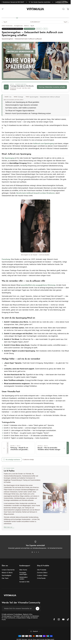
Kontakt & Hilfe (24, 582)
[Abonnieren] (37, 608)
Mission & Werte (7, 572)
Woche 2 (26, 25)
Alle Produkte (41, 570)
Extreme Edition (42, 572)
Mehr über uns (9, 527)
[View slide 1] (32, 552)
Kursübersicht (35, 22)
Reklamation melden (23, 578)
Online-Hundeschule (7, 25)
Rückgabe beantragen (23, 573)
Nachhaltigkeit (6, 575)
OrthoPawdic (41, 578)
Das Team (5, 578)
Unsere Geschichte (8, 570)
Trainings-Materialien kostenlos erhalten (51, 87)
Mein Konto (23, 570)
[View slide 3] (36, 552)
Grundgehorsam (18, 25)
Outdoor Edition (42, 575)
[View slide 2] (34, 552)
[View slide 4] (38, 552)
